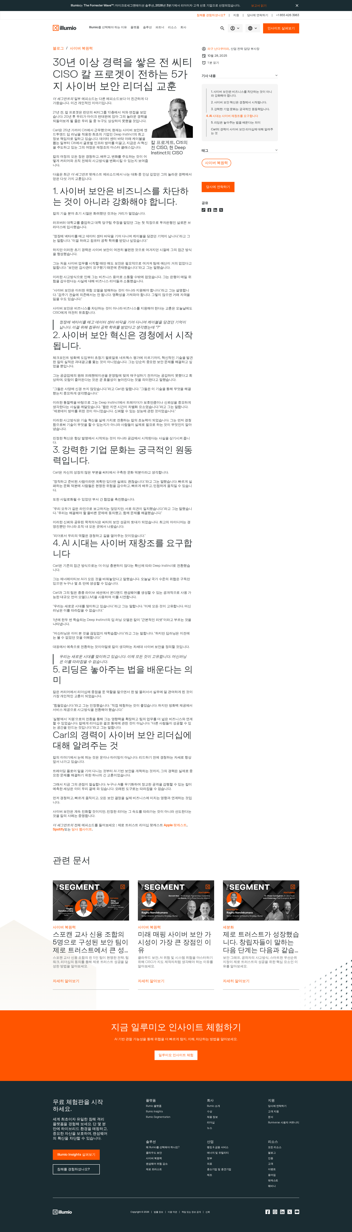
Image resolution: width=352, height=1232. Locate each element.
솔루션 (147, 27)
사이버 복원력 (81, 48)
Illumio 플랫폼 (153, 1106)
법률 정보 (158, 1212)
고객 (270, 1163)
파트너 (159, 27)
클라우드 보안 (154, 1152)
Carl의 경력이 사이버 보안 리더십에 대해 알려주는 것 (242, 131)
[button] (222, 28)
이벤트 (272, 1169)
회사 (183, 27)
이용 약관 (172, 1212)
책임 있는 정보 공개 (191, 1212)
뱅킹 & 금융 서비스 (217, 1147)
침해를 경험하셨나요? (211, 15)
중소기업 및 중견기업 (219, 1169)
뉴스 (209, 1128)
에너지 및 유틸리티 (218, 1152)
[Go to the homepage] (64, 28)
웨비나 (272, 1186)
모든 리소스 (274, 1147)
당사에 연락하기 (257, 15)
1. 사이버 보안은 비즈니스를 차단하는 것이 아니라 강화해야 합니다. (241, 93)
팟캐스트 (273, 1180)
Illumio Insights (154, 1111)
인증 (270, 1158)
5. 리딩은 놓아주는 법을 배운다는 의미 (235, 122)
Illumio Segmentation (158, 1117)
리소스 (172, 27)
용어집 (272, 1175)
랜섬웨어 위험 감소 (157, 1163)
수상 (209, 1111)
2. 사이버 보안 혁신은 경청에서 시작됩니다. (239, 102)
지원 (236, 15)
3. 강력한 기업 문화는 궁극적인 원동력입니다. (240, 109)
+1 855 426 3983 (287, 15)
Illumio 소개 (213, 1106)
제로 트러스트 (154, 1169)
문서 (270, 1117)
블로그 (58, 48)
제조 (209, 1175)
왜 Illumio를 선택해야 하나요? (162, 1147)
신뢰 (208, 1212)
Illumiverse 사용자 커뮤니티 (283, 1122)
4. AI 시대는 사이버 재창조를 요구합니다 (232, 116)
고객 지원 (273, 1111)
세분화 (228, 927)
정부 (209, 1158)
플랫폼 (135, 27)
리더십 (211, 1122)
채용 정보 (212, 1117)
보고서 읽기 (259, 6)
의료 (209, 1163)
